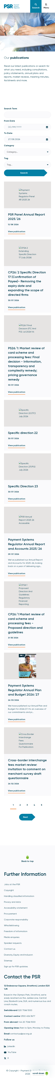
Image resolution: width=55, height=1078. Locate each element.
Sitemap (8, 960)
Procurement (10, 913)
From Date (9, 121)
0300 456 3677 (28, 1016)
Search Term (10, 108)
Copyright (9, 890)
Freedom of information (15, 931)
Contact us (9, 949)
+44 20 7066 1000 (27, 1022)
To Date (8, 133)
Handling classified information (19, 896)
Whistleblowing (11, 925)
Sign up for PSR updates (16, 966)
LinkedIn (11, 1046)
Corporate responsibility (16, 919)
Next (25, 817)
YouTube (12, 1052)
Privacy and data (12, 902)
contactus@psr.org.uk (21, 1033)
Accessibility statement (16, 908)
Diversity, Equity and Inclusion (18, 954)
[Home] (16, 6)
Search (24, 173)
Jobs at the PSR (12, 884)
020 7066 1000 (25, 1010)
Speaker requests (13, 943)
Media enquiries (11, 937)
